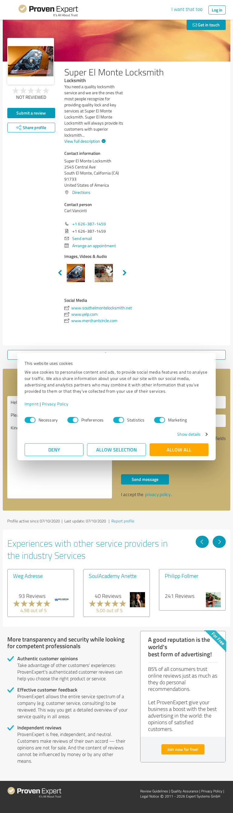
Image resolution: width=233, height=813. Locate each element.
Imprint (32, 404)
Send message (145, 479)
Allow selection (116, 449)
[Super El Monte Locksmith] (30, 61)
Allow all (179, 449)
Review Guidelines (154, 791)
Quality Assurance (184, 791)
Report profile (122, 521)
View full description (82, 141)
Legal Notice (149, 796)
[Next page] (219, 542)
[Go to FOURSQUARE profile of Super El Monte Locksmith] (68, 333)
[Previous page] (202, 542)
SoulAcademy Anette (113, 575)
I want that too (186, 9)
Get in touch (208, 25)
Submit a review (31, 113)
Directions (81, 192)
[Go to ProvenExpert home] (48, 11)
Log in (217, 10)
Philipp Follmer (181, 575)
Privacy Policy (55, 404)
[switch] (72, 420)
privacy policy (158, 494)
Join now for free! (182, 749)
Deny (54, 449)
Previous (60, 273)
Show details (189, 434)
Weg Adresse (28, 575)
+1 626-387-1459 (89, 224)
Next (125, 273)
